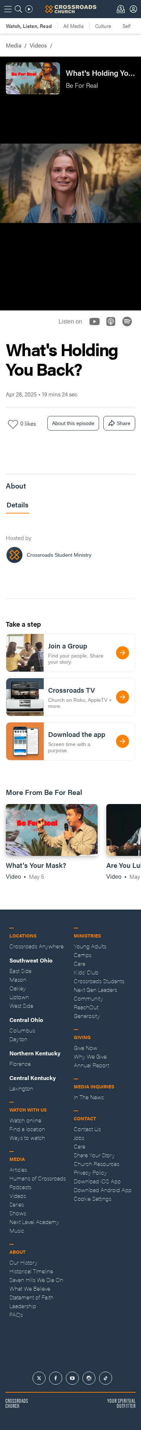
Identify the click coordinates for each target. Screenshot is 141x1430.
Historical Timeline (31, 1271)
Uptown (19, 997)
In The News (89, 1097)
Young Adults (90, 946)
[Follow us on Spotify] (129, 328)
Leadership (22, 1306)
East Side (20, 971)
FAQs (16, 1314)
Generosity (87, 1015)
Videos (38, 45)
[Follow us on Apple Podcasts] (113, 328)
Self (127, 25)
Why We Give (90, 1056)
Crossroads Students (99, 981)
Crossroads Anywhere (36, 946)
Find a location (27, 1129)
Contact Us (87, 1129)
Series (16, 1204)
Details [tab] (18, 505)
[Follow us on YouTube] (96, 328)
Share (124, 423)
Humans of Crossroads (37, 1178)
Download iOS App (97, 1181)
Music (16, 1230)
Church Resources (96, 1163)
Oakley (17, 988)
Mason (17, 979)
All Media (73, 25)
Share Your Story (94, 1155)
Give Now (85, 1047)
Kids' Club (86, 972)
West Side (21, 1005)
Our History (23, 1262)
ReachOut (86, 1007)
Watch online (25, 1120)
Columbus (22, 1030)
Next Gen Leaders (95, 989)
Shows (17, 1213)
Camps (82, 955)
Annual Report (91, 1065)
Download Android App (103, 1190)
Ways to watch (27, 1137)
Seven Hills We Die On (36, 1280)
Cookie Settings (92, 1198)
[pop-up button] (118, 299)
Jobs (79, 1137)
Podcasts (20, 1187)
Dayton (18, 1039)
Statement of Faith (31, 1297)
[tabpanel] (70, 545)
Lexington (21, 1088)
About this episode (73, 423)
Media (13, 45)
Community (88, 998)
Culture (103, 25)
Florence (20, 1063)
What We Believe (29, 1288)
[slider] (70, 287)
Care (79, 963)
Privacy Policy (90, 1172)
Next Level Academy (34, 1221)
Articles (18, 1169)
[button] (11, 299)
